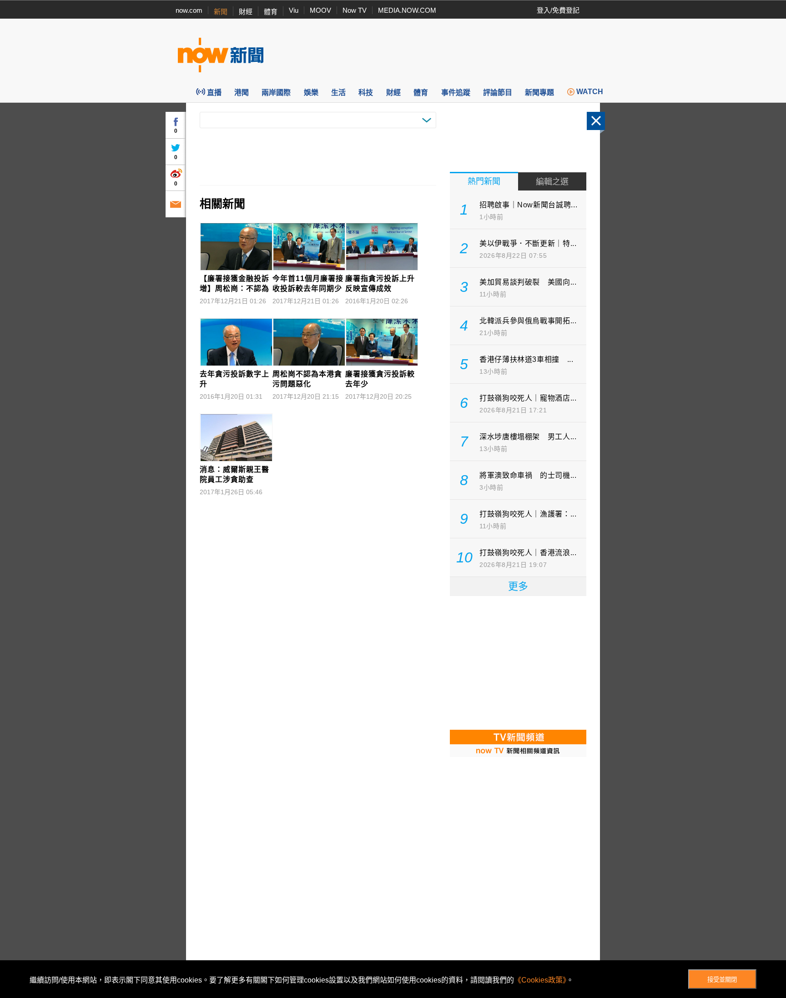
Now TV (355, 10)
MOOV (320, 10)
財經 (245, 11)
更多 (518, 586)
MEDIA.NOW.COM (407, 10)
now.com (189, 10)
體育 (270, 11)
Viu (293, 10)
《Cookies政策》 (540, 980)
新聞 (220, 11)
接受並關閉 (722, 979)
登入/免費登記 (558, 10)
